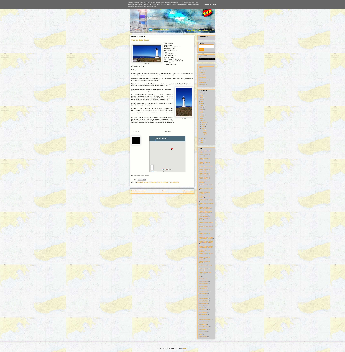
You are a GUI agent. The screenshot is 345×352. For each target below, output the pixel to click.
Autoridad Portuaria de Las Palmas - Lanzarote (205, 215)
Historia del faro (202, 70)
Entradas (201, 67)
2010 (201, 138)
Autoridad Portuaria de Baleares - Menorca (204, 178)
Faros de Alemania (203, 283)
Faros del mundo (203, 331)
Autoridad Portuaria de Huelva (206, 203)
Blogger (185, 348)
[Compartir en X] (142, 180)
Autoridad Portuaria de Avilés (206, 166)
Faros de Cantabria (162, 182)
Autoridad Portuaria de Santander (146, 182)
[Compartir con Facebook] (144, 180)
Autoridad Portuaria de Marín (206, 222)
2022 (201, 97)
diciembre (204, 122)
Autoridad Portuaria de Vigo (205, 265)
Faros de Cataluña (203, 303)
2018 (201, 105)
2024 (201, 93)
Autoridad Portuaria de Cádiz (206, 188)
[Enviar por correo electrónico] (138, 180)
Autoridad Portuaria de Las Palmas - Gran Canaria (205, 211)
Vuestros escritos (203, 336)
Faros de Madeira (203, 322)
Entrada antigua (187, 191)
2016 (201, 109)
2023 (201, 95)
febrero (203, 126)
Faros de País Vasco (204, 326)
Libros (200, 334)
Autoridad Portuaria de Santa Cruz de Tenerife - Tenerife (206, 247)
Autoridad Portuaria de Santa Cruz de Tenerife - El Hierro (206, 238)
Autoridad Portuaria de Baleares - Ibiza (204, 170)
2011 (201, 120)
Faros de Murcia (203, 324)
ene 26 (205, 130)
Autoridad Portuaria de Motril (206, 229)
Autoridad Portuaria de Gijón (206, 199)
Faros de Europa (203, 312)
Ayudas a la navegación (205, 80)
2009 (201, 140)
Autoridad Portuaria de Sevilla (206, 253)
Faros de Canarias (203, 298)
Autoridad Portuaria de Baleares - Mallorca (204, 174)
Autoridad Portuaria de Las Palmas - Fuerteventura (205, 208)
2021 (201, 99)
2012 (201, 118)
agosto (203, 124)
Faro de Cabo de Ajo (205, 133)
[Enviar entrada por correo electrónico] (135, 179)
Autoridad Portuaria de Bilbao (206, 184)
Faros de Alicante (203, 286)
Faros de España (174, 182)
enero (203, 128)
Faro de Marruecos (203, 281)
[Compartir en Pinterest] (145, 180)
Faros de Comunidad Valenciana (204, 306)
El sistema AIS (202, 82)
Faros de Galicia (203, 317)
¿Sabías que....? (203, 84)
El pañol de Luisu (203, 278)
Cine (200, 276)
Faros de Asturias (203, 293)
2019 (201, 103)
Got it (215, 4)
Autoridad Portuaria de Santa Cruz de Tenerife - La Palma (206, 242)
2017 (201, 107)
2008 (201, 142)
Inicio (164, 191)
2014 (201, 114)
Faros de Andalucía (203, 291)
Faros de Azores (203, 296)
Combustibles (202, 75)
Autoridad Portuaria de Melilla (206, 226)
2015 (201, 112)
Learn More (207, 4)
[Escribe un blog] (140, 180)
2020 (201, 101)
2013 (201, 116)
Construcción (202, 72)
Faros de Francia (203, 314)
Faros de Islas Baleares (204, 319)
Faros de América (203, 288)
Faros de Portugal (203, 329)
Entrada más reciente (138, 191)
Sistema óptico (202, 77)
